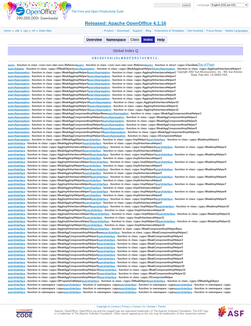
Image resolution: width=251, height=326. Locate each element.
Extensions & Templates (169, 30)
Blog (148, 30)
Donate (151, 306)
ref (33, 30)
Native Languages (236, 30)
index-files (45, 30)
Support (137, 30)
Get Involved (195, 30)
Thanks (162, 306)
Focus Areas (214, 30)
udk (17, 30)
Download (123, 30)
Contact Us (139, 306)
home (7, 30)
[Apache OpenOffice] (36, 10)
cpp (25, 30)
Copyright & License (108, 306)
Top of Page (206, 64)
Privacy (126, 306)
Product (109, 30)
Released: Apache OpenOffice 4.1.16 (125, 23)
